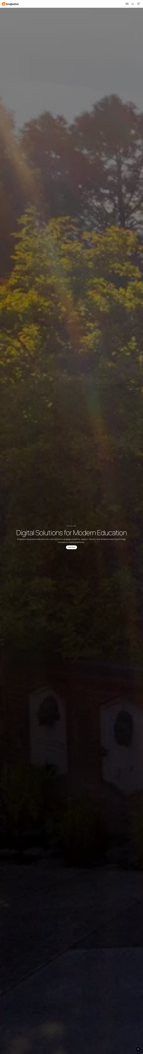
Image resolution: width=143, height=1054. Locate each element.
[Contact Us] (127, 4)
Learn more (71, 547)
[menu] (138, 4)
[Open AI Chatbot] (138, 1049)
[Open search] (133, 4)
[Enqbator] (10, 4)
